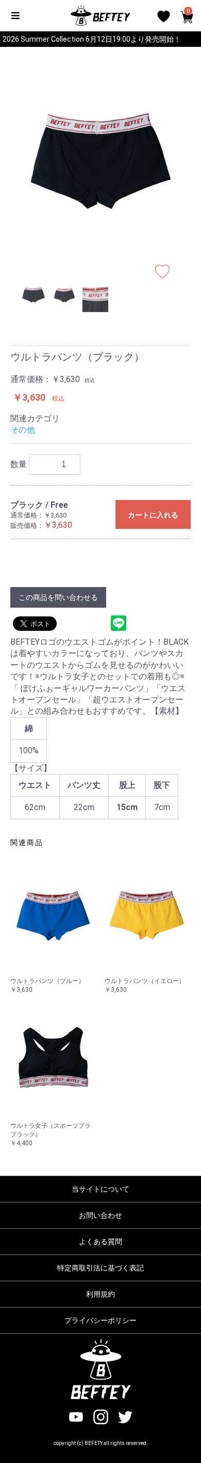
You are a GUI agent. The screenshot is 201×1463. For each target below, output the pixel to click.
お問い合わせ (100, 1215)
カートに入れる (153, 515)
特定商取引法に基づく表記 (100, 1268)
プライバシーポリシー (100, 1320)
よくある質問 (100, 1241)
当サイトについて (100, 1189)
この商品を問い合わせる (58, 597)
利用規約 (100, 1294)
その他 (22, 430)
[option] (100, 161)
